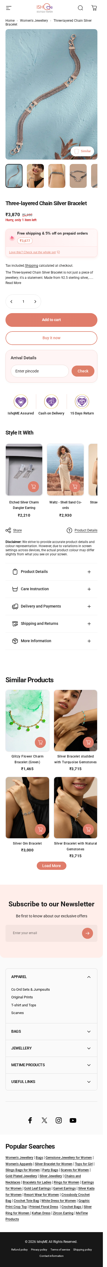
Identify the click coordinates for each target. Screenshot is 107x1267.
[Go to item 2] (35, 176)
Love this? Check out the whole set (32, 252)
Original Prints (22, 997)
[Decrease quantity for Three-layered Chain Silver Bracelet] (11, 301)
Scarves (17, 1013)
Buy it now (51, 338)
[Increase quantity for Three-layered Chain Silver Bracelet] (35, 301)
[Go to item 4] (78, 176)
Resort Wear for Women (41, 1195)
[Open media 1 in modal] (51, 94)
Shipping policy (82, 1249)
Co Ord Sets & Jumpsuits (30, 989)
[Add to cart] (33, 486)
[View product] (74, 486)
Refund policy (19, 1249)
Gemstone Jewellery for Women (69, 1158)
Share (17, 530)
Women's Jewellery (34, 21)
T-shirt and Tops (23, 1005)
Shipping (31, 266)
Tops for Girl (84, 1164)
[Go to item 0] (13, 176)
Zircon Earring (63, 1213)
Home (10, 21)
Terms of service (60, 1249)
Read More (13, 283)
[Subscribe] (87, 933)
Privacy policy (39, 1249)
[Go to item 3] (56, 176)
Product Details (86, 530)
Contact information (52, 1255)
